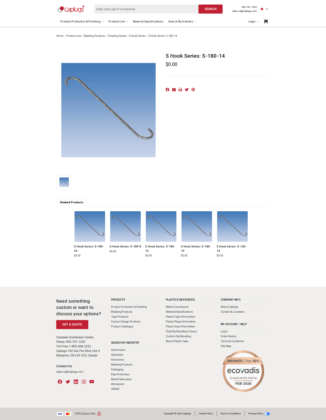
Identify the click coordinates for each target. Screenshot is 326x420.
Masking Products (121, 311)
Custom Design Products (126, 321)
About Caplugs (229, 306)
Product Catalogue (122, 326)
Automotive (118, 349)
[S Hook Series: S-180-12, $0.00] (161, 226)
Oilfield (115, 388)
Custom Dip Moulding (178, 336)
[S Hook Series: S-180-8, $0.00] (125, 226)
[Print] (180, 89)
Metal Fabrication (121, 379)
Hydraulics (117, 354)
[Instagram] (84, 381)
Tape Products (119, 316)
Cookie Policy (206, 413)
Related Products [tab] (71, 202)
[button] (243, 371)
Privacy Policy (255, 413)
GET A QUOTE (72, 324)
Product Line (116, 21)
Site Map (226, 346)
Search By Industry (180, 21)
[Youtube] (91, 381)
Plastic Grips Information (180, 326)
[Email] (174, 89)
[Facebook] (167, 89)
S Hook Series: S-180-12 (160, 249)
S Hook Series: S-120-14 (231, 249)
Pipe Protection (120, 374)
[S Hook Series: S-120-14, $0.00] (232, 226)
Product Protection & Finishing (80, 21)
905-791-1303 (249, 7)
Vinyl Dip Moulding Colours (181, 331)
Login (252, 21)
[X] (187, 89)
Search (210, 9)
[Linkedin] (76, 381)
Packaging (117, 369)
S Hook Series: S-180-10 (196, 249)
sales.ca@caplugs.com (244, 11)
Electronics (117, 359)
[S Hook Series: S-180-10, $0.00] (196, 226)
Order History (228, 336)
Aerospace (117, 383)
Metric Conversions (177, 306)
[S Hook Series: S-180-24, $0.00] (90, 226)
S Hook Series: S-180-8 (125, 246)
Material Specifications (148, 21)
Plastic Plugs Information (181, 321)
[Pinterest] (193, 89)
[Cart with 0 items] (266, 21)
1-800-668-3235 (80, 346)
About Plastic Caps (177, 341)
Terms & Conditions (232, 341)
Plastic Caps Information (180, 316)
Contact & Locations (232, 311)
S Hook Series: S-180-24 (89, 249)
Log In (224, 331)
